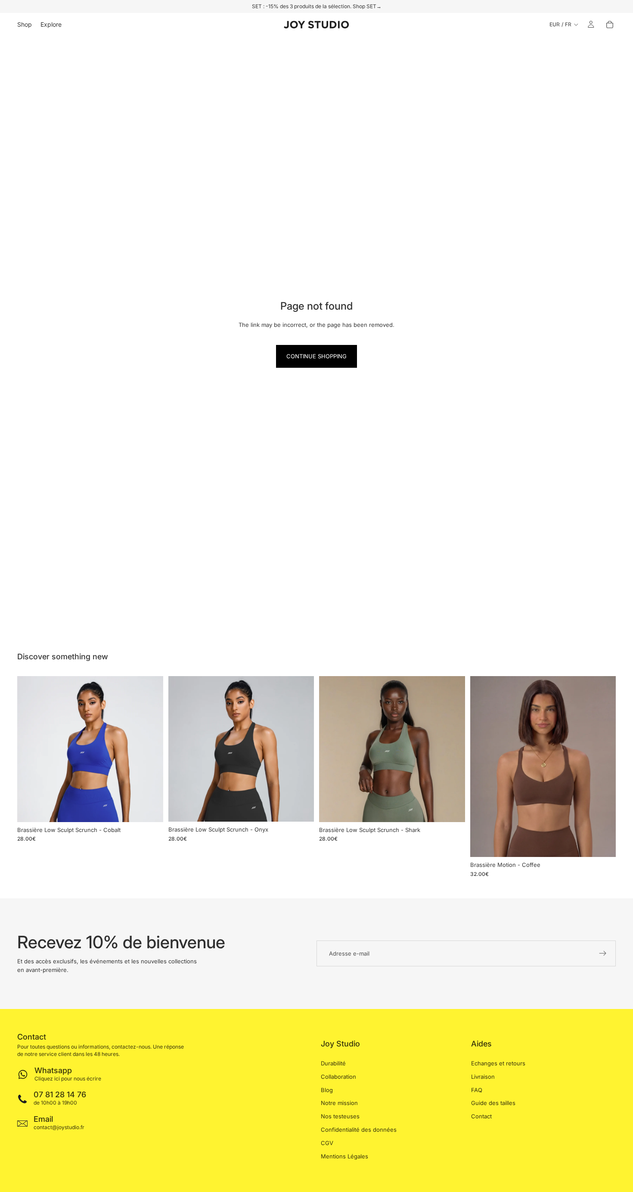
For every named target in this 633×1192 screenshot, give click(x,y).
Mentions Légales (344, 1156)
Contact (481, 1116)
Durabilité (333, 1063)
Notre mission (339, 1103)
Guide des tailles (493, 1103)
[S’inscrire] (603, 953)
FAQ (476, 1089)
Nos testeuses (340, 1116)
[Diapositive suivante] (150, 748)
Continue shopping (316, 356)
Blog (327, 1089)
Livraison (483, 1076)
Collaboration (338, 1076)
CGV (327, 1142)
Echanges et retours (498, 1063)
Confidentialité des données (359, 1129)
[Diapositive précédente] (30, 748)
